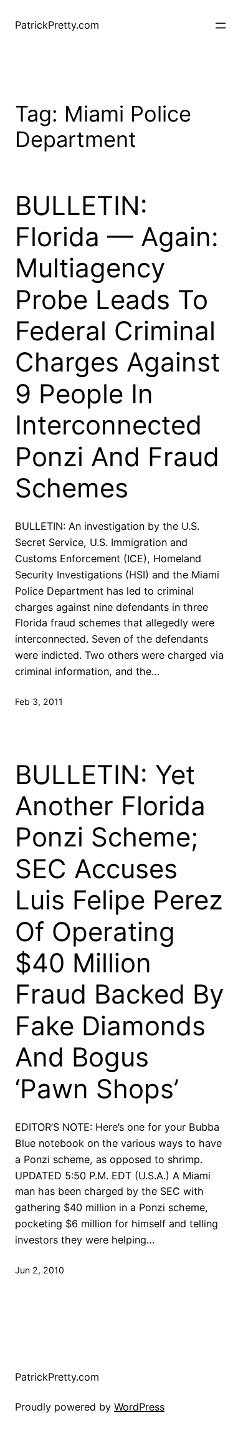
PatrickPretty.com (57, 25)
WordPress (139, 1407)
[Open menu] (220, 25)
